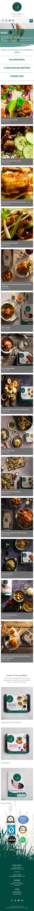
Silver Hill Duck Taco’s (10, 120)
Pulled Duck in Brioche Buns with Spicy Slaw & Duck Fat (16, 657)
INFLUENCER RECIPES (17, 59)
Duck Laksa (6, 327)
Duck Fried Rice (7, 574)
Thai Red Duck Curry (9, 615)
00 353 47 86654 (17, 875)
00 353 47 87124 (16, 16)
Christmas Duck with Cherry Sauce (14, 533)
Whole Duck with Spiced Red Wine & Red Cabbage (16, 285)
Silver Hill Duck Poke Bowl (11, 161)
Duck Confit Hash (8, 451)
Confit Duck (5, 763)
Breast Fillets (6, 803)
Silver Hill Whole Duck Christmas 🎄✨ (16, 202)
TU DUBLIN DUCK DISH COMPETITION (17, 68)
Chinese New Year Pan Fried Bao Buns (15, 409)
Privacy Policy (17, 891)
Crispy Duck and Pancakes (11, 722)
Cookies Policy (17, 894)
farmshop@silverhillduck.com (17, 876)
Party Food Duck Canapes (11, 492)
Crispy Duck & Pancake (10, 243)
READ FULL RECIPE (6, 122)
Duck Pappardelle (8, 368)
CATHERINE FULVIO (17, 76)
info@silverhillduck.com (17, 14)
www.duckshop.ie (17, 892)
